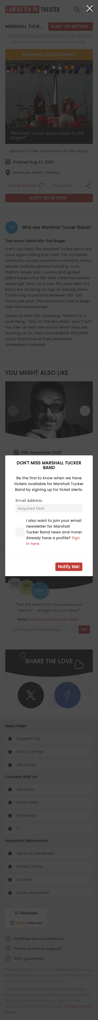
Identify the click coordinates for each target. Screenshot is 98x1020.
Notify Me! (69, 567)
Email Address (29, 500)
